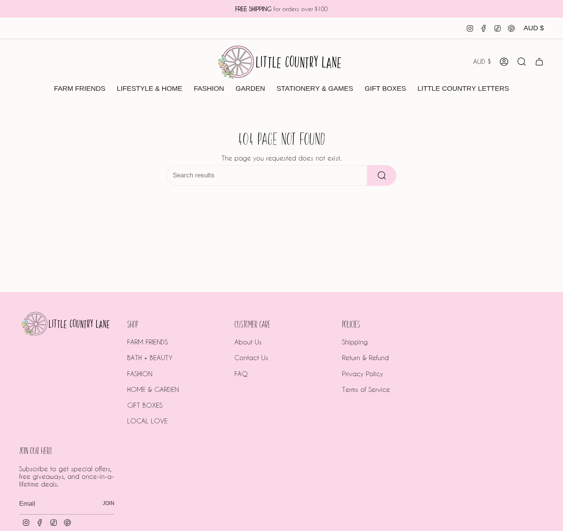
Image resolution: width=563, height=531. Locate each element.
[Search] (381, 175)
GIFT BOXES (144, 405)
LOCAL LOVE (147, 420)
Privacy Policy (362, 373)
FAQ (241, 373)
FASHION (139, 373)
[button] (79, 89)
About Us (248, 342)
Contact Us (251, 357)
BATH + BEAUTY (150, 357)
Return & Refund (365, 357)
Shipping (355, 342)
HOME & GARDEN (153, 389)
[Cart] (539, 61)
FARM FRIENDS (147, 342)
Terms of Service (366, 389)
